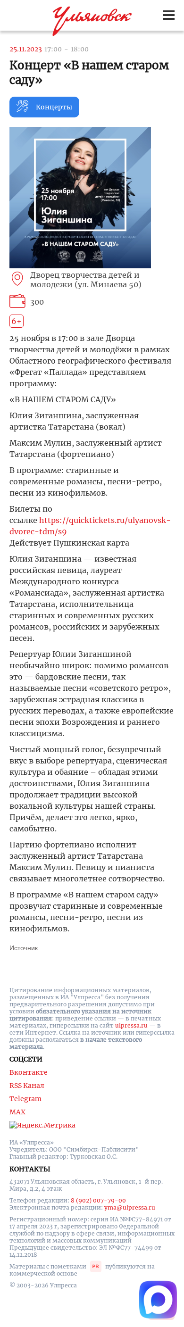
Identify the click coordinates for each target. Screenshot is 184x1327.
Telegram (25, 1099)
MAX (17, 1112)
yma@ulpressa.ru (129, 1207)
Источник (23, 948)
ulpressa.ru (131, 1025)
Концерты (54, 107)
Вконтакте (28, 1072)
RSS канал (26, 1085)
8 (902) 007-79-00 (98, 1200)
